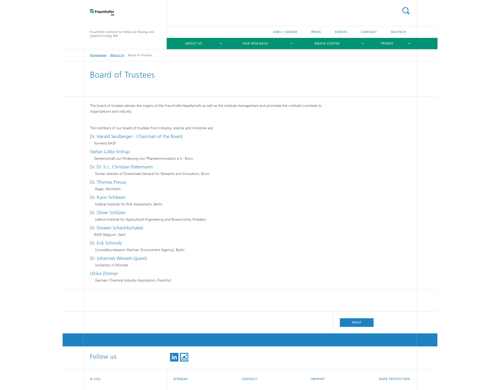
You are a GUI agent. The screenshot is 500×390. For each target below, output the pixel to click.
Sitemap (180, 379)
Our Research (255, 43)
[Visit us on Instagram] (184, 357)
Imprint (318, 379)
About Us (193, 43)
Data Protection (394, 379)
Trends (387, 43)
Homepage (98, 55)
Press (316, 32)
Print (356, 322)
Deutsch (398, 32)
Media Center (327, 43)
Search (406, 11)
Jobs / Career (285, 32)
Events (341, 32)
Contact (369, 32)
